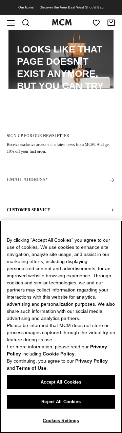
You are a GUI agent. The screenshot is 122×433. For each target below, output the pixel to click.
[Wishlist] (96, 23)
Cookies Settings (61, 420)
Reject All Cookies (60, 401)
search (61, 98)
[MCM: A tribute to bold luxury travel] (62, 24)
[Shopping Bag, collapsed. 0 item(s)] (111, 23)
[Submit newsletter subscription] (112, 180)
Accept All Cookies (61, 382)
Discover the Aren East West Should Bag (72, 7)
